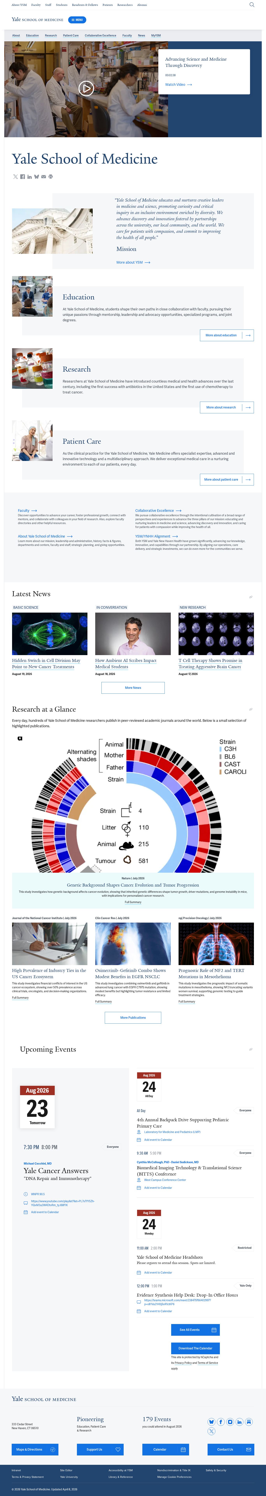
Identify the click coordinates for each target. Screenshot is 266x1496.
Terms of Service (208, 1363)
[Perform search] (252, 5)
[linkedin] (239, 1422)
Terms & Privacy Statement (28, 1477)
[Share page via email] (43, 176)
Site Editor (66, 1470)
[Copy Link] (251, 597)
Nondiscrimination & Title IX (173, 1470)
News (141, 35)
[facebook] (221, 1422)
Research (51, 35)
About (16, 35)
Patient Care (71, 35)
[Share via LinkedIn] (29, 176)
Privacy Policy (183, 1363)
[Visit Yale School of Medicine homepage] (44, 1400)
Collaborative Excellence (100, 35)
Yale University (69, 1477)
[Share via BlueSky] (36, 176)
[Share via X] (15, 176)
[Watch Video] (86, 89)
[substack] (249, 1422)
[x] (211, 1431)
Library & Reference (121, 1477)
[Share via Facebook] (22, 176)
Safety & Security (216, 1470)
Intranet (16, 1470)
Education (32, 35)
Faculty (127, 35)
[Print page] (50, 176)
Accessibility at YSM (121, 1470)
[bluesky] (211, 1422)
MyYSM (156, 35)
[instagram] (230, 1422)
